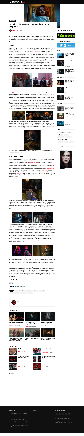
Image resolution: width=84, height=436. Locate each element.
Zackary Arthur (19, 49)
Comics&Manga (61, 132)
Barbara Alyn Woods (33, 162)
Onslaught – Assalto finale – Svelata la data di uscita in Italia (69, 70)
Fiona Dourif (44, 164)
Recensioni (38, 1)
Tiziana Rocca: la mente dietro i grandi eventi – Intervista (69, 107)
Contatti (67, 1)
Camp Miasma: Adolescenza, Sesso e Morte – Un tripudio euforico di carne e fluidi (15, 339)
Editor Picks (60, 134)
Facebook (35, 410)
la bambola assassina (14, 293)
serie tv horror (23, 293)
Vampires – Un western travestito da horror (32, 339)
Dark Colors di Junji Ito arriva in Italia (17, 417)
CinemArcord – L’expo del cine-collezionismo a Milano (25, 364)
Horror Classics (61, 137)
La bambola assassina (13, 92)
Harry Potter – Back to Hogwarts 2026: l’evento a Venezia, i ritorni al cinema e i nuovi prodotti (70, 62)
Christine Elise (20, 173)
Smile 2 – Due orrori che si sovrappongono (18, 419)
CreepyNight (68, 132)
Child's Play (29, 290)
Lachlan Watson (45, 170)
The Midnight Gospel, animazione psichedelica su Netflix (48, 349)
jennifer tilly (42, 290)
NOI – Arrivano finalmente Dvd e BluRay (48, 357)
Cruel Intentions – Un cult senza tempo (16, 323)
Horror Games (68, 137)
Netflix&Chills (60, 139)
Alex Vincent (47, 171)
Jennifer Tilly (22, 164)
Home (28, 1)
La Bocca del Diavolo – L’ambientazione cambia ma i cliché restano (31, 323)
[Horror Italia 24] (17, 3)
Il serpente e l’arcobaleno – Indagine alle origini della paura (47, 323)
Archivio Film (60, 1)
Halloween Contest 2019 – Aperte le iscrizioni (23, 357)
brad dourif (17, 290)
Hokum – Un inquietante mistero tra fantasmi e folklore (48, 339)
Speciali (52, 1)
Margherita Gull (15, 30)
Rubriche (45, 1)
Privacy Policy (46, 433)
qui (35, 34)
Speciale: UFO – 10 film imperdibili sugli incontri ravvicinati (69, 122)
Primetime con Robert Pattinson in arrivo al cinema (70, 54)
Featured (66, 134)
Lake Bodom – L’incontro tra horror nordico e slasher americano (69, 115)
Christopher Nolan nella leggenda (23, 349)
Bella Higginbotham (50, 168)
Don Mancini (52, 34)
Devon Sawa (45, 167)
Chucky (35, 290)
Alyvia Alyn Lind (38, 52)
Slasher (30, 293)
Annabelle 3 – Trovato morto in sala (48, 364)
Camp (23, 290)
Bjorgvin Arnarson (36, 51)
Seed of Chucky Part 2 (49, 38)
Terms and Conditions (39, 433)
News (33, 1)
